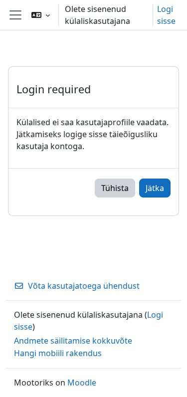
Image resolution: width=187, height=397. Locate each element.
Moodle (81, 382)
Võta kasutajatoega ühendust (84, 285)
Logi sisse (166, 14)
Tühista (115, 188)
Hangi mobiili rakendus (58, 353)
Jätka (155, 188)
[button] (40, 15)
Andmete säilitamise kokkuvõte (73, 340)
